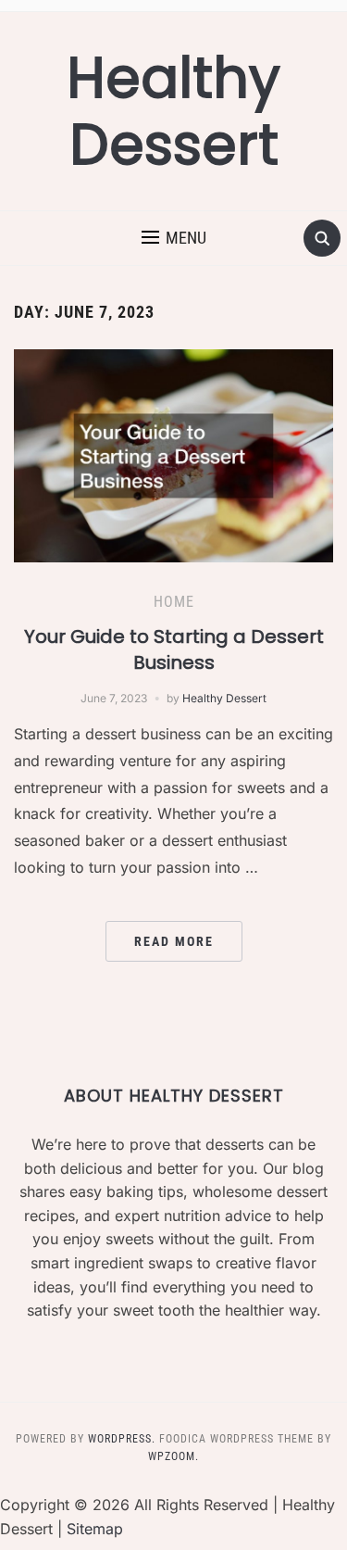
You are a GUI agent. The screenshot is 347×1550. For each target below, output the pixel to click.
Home (174, 602)
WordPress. (121, 1438)
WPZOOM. (173, 1456)
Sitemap (95, 1528)
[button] (174, 238)
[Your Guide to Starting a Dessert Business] (173, 454)
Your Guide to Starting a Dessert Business (174, 649)
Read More (174, 941)
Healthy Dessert (173, 111)
